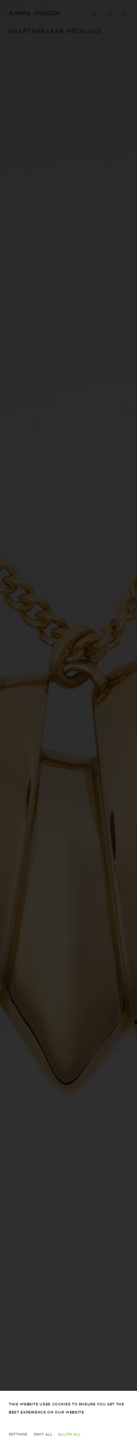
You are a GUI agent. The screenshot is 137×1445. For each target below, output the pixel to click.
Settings (18, 1433)
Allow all (69, 1433)
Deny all (43, 1433)
